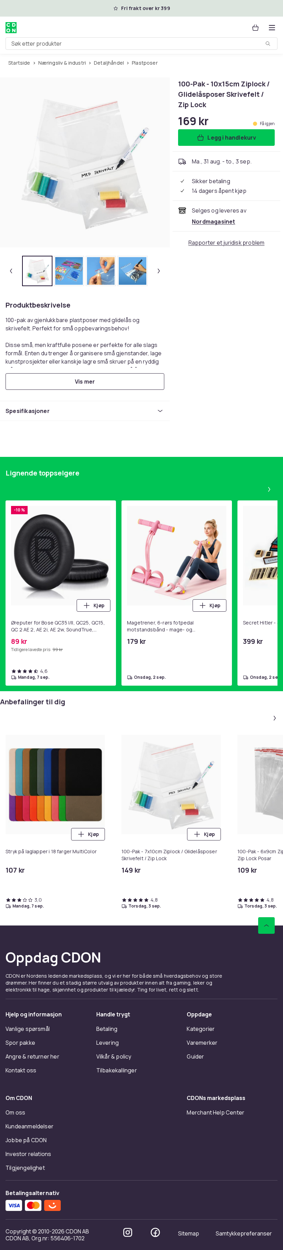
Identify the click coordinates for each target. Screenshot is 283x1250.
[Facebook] (155, 1232)
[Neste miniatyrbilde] (158, 271)
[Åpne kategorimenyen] (272, 27)
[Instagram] (128, 1232)
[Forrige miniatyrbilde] (11, 271)
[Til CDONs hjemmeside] (11, 27)
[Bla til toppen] (266, 925)
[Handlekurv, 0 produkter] (255, 27)
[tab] (37, 271)
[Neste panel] (269, 489)
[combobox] (141, 43)
